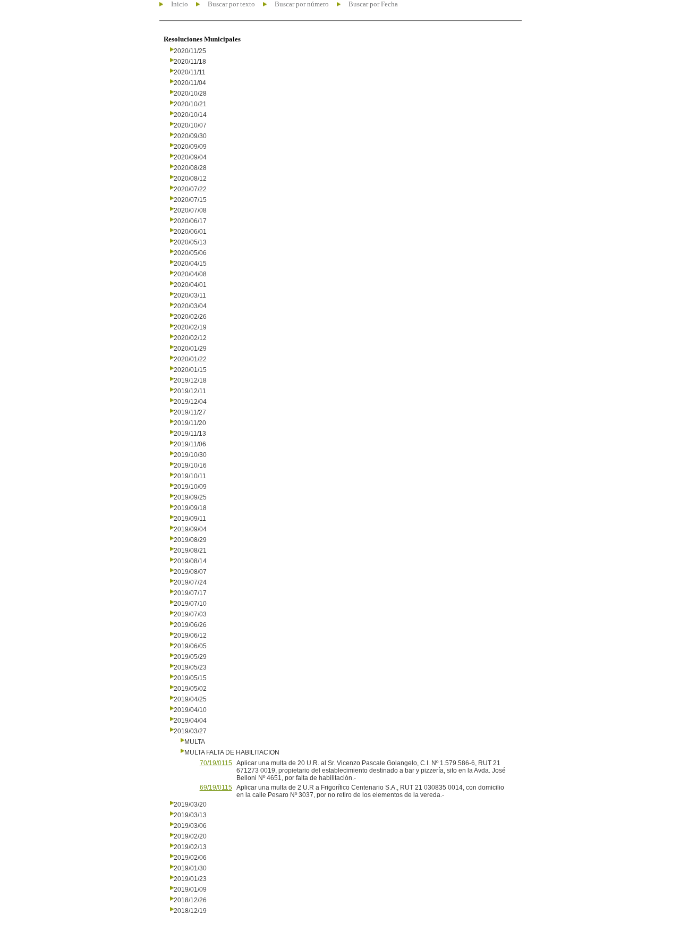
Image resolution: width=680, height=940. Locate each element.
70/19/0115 (216, 763)
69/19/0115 (216, 787)
